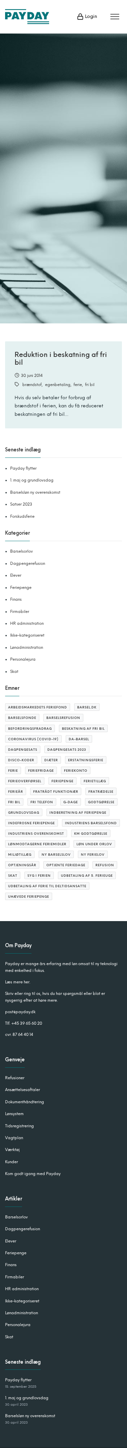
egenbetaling (57, 384)
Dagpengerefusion (27, 563)
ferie (77, 384)
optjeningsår (22, 865)
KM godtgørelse (90, 833)
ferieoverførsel (24, 781)
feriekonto (75, 770)
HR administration (27, 623)
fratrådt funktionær (55, 791)
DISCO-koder (21, 760)
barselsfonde (22, 718)
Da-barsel (79, 739)
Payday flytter (23, 468)
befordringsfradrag (30, 728)
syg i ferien (39, 875)
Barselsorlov (21, 551)
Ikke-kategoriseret (27, 635)
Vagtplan (14, 1137)
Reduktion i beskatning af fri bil (61, 358)
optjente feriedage (65, 865)
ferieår (15, 791)
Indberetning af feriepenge (77, 812)
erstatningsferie (85, 760)
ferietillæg (95, 781)
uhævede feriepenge (28, 896)
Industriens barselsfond (91, 823)
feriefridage (41, 770)
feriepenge (62, 781)
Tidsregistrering (19, 1126)
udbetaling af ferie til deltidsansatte (47, 886)
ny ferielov (93, 854)
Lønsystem (14, 1113)
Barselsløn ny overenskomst (35, 492)
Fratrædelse (100, 791)
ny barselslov (56, 854)
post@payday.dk (20, 1011)
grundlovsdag (23, 812)
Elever (15, 575)
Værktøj (12, 1149)
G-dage (70, 802)
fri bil (89, 384)
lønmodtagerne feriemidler (37, 844)
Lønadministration (26, 647)
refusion (105, 865)
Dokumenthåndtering (24, 1102)
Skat (14, 671)
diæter (51, 760)
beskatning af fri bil (83, 728)
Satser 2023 (21, 504)
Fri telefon (41, 802)
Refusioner (14, 1078)
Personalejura (23, 659)
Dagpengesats (22, 749)
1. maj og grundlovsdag (32, 480)
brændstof (32, 384)
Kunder (11, 1161)
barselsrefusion (63, 718)
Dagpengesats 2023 (66, 749)
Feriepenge (20, 587)
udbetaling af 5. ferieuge (87, 875)
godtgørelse (101, 802)
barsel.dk (87, 707)
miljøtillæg (19, 854)
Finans (16, 599)
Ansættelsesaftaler (22, 1089)
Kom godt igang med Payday (33, 1173)
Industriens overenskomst (36, 833)
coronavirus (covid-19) (33, 739)
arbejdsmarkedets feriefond (37, 707)
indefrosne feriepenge (31, 823)
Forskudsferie (22, 516)
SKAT (12, 875)
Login (90, 16)
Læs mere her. (17, 982)
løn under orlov (94, 844)
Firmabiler (19, 611)
